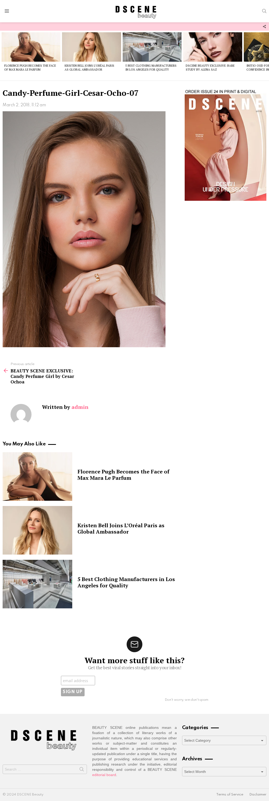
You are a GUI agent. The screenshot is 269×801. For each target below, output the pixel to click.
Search (81, 770)
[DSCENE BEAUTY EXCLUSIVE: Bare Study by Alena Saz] (212, 47)
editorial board (104, 775)
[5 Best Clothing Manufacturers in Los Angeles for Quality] (152, 47)
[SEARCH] (264, 11)
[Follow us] (264, 26)
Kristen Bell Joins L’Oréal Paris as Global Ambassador (89, 67)
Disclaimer (257, 794)
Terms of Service (229, 794)
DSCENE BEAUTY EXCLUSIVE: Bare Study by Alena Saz (210, 67)
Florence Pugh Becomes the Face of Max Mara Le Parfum (30, 67)
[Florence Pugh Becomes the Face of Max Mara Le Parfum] (31, 47)
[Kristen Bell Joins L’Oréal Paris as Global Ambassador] (91, 47)
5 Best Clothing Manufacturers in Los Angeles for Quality (151, 67)
